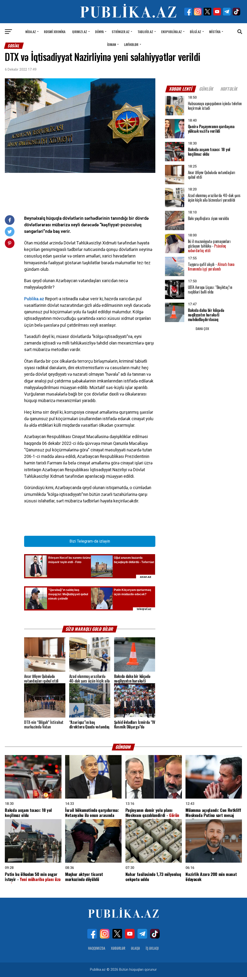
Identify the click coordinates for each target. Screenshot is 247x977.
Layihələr (131, 44)
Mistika (214, 31)
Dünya (99, 31)
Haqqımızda (96, 948)
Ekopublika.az (171, 31)
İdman (111, 44)
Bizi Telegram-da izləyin (89, 541)
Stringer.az (121, 31)
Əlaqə (135, 948)
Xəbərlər (118, 948)
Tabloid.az (145, 31)
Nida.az (30, 31)
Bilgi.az (195, 31)
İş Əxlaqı (152, 948)
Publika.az (34, 298)
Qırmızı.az (79, 31)
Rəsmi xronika (54, 31)
